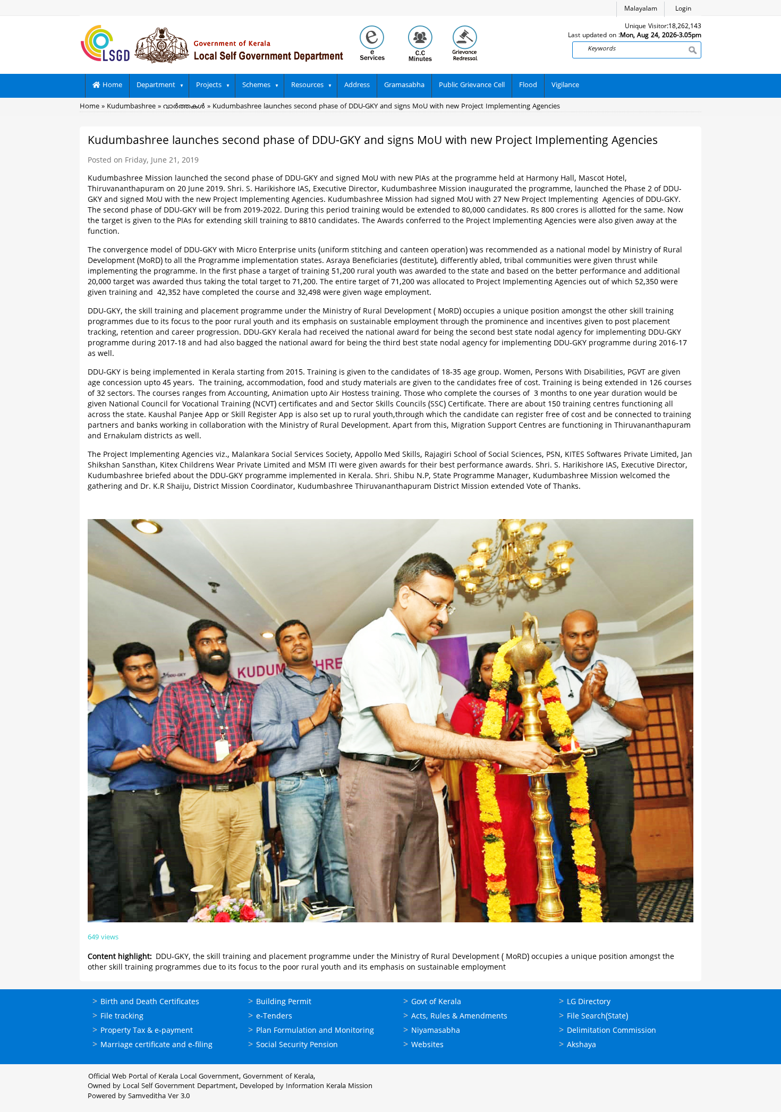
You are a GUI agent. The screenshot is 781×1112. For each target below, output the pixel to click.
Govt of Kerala (436, 1002)
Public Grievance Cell (472, 85)
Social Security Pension (297, 1045)
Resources (307, 85)
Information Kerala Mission (329, 1086)
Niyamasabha (435, 1030)
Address (357, 85)
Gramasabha (404, 85)
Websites (427, 1045)
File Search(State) (597, 1016)
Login (683, 9)
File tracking (121, 1016)
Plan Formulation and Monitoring (315, 1030)
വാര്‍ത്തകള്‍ (184, 107)
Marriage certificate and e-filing (156, 1045)
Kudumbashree (131, 107)
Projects (209, 85)
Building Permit (283, 1002)
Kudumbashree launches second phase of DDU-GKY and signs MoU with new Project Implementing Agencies (386, 107)
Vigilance (565, 85)
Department (156, 85)
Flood (528, 85)
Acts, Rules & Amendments (459, 1016)
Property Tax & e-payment (146, 1030)
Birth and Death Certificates (149, 1002)
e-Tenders (274, 1016)
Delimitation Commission (611, 1030)
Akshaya (581, 1045)
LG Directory (588, 1002)
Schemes (256, 85)
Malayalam (640, 9)
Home (111, 85)
